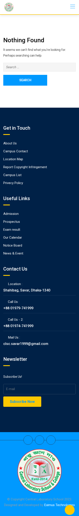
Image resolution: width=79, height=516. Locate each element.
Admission (11, 214)
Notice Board (12, 245)
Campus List (12, 175)
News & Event (13, 253)
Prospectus (11, 222)
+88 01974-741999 (18, 326)
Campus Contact (15, 151)
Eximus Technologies (59, 505)
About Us (10, 143)
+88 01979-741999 (18, 308)
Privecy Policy (13, 183)
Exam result (11, 230)
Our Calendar (12, 238)
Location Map (13, 159)
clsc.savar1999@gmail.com (25, 344)
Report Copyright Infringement (25, 167)
